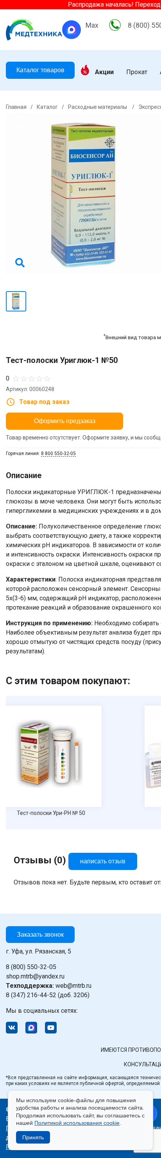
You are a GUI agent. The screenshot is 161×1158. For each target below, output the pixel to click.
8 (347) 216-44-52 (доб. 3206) (47, 995)
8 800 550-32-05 (58, 453)
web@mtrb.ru (48, 985)
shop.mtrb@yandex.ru (35, 976)
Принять (33, 1137)
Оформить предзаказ (64, 421)
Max (92, 25)
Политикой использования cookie (77, 1123)
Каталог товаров (40, 70)
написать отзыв (102, 861)
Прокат (136, 72)
